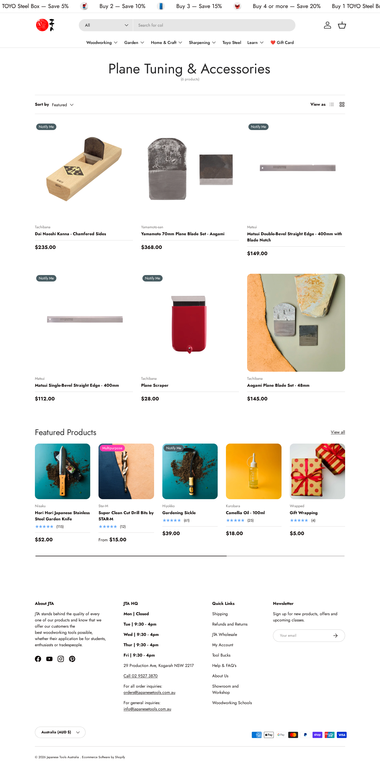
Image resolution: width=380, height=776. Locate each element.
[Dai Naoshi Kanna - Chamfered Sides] (84, 171)
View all (338, 432)
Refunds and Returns (229, 624)
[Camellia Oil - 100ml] (253, 471)
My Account (222, 645)
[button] (342, 25)
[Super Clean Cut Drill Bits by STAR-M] (126, 471)
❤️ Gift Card (282, 42)
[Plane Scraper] (190, 323)
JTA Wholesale (224, 634)
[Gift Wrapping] (317, 471)
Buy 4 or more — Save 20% (287, 6)
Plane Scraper (155, 385)
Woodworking (99, 42)
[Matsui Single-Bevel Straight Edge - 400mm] (84, 323)
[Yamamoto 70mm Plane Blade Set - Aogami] (190, 171)
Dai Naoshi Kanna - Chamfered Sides (70, 234)
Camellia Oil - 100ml (245, 513)
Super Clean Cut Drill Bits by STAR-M (126, 516)
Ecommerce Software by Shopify (103, 757)
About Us (220, 676)
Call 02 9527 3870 (141, 676)
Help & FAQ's (224, 665)
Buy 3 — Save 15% (199, 6)
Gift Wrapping (304, 513)
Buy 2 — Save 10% (122, 6)
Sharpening (199, 42)
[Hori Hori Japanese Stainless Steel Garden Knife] (62, 471)
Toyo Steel (232, 42)
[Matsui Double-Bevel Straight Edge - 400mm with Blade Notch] (296, 171)
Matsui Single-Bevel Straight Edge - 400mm (77, 385)
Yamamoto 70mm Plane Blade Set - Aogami (182, 234)
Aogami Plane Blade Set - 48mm (278, 385)
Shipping (220, 614)
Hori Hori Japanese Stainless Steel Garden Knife (62, 516)
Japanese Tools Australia (63, 757)
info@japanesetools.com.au (147, 709)
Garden (131, 42)
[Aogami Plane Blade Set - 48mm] (296, 323)
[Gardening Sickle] (190, 471)
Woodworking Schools (232, 703)
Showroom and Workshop (225, 689)
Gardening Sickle (179, 513)
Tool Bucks (221, 655)
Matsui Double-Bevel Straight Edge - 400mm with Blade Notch (294, 237)
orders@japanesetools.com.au (149, 692)
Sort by (42, 104)
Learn (252, 42)
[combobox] (187, 25)
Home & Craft (163, 42)
